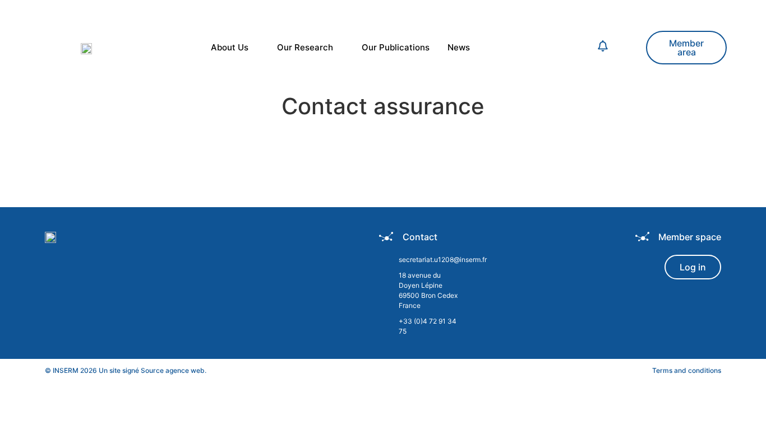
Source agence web (173, 370)
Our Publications (396, 47)
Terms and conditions (686, 370)
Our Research (305, 47)
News (458, 47)
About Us (229, 47)
